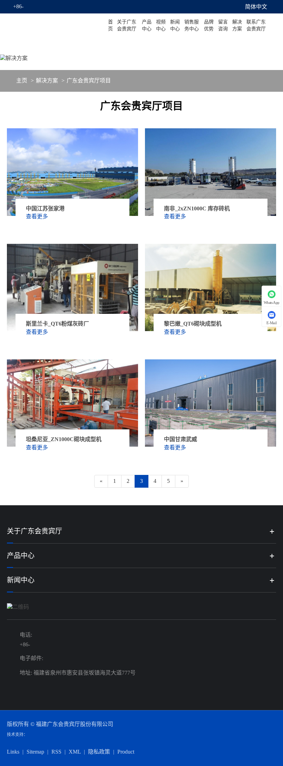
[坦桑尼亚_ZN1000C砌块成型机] (72, 403)
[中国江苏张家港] (72, 172)
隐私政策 (99, 752)
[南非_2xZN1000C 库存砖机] (210, 172)
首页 (110, 25)
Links (13, 752)
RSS (56, 752)
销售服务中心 (191, 25)
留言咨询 (223, 25)
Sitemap (35, 752)
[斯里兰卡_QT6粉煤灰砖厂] (72, 287)
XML (75, 752)
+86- (18, 6)
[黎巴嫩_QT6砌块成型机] (210, 287)
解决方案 (237, 25)
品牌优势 (209, 25)
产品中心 (147, 25)
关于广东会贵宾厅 (126, 25)
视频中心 (161, 25)
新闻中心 (175, 25)
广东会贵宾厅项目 (89, 80)
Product (125, 752)
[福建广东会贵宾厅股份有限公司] (56, 25)
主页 (21, 80)
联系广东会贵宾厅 (256, 25)
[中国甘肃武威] (210, 403)
